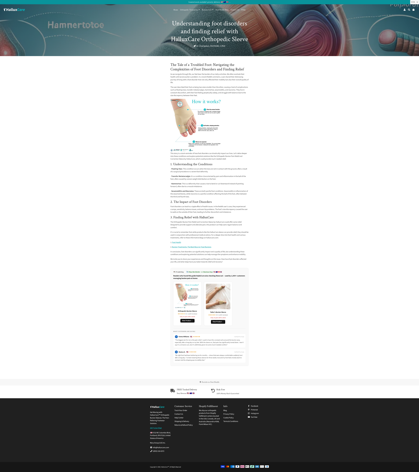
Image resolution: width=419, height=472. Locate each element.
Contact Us (235, 10)
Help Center (178, 417)
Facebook (254, 406)
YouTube (254, 417)
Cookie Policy (228, 417)
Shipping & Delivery (181, 421)
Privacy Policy (228, 414)
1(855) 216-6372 (158, 451)
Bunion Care (207, 10)
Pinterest (254, 409)
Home (175, 10)
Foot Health (176, 242)
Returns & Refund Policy (183, 425)
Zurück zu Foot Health (210, 382)
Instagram (255, 413)
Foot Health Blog (222, 10)
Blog (225, 410)
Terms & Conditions (230, 421)
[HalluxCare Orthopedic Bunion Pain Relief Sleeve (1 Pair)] (196, 150)
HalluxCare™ (165, 467)
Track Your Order (180, 410)
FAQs (243, 10)
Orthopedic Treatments (189, 10)
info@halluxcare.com (160, 447)
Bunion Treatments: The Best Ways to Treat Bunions (191, 247)
